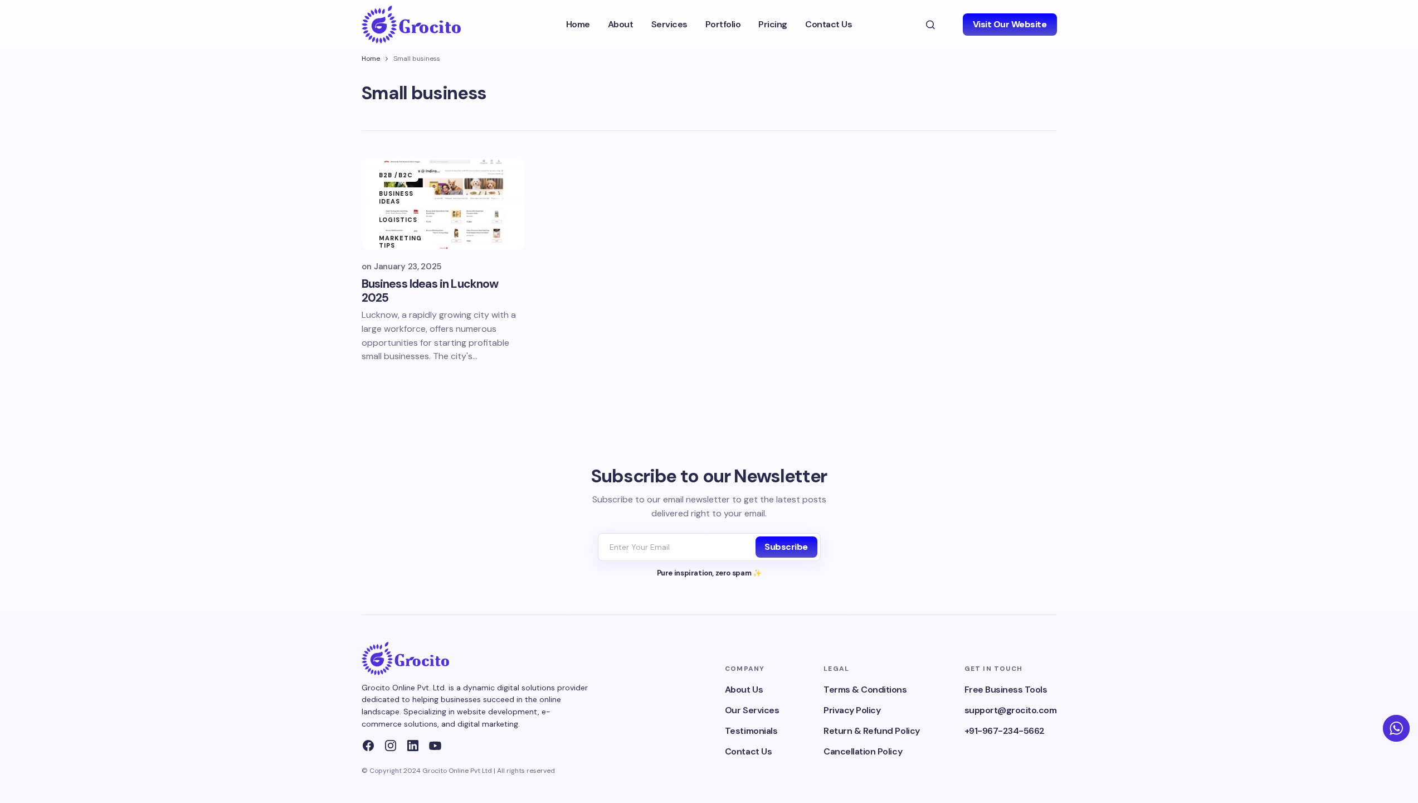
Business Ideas (396, 197)
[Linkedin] (413, 745)
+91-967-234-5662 (1004, 731)
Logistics (398, 220)
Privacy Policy (851, 710)
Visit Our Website (1010, 24)
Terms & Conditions (865, 689)
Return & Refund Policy (871, 731)
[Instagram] (390, 745)
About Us (744, 689)
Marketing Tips (400, 241)
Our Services (752, 710)
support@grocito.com (1010, 710)
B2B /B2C (396, 175)
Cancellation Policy (862, 751)
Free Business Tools (1005, 689)
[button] (930, 24)
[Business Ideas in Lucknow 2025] (443, 204)
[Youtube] (435, 745)
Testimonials (751, 731)
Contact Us (748, 751)
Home (371, 58)
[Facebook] (368, 745)
